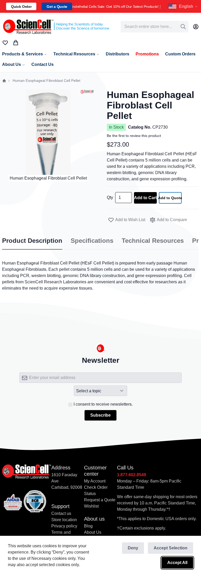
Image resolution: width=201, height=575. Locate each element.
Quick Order (21, 6)
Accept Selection (170, 548)
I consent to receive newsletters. (103, 404)
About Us (92, 532)
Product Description (32, 241)
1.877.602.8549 (131, 475)
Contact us (61, 513)
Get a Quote (57, 6)
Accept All (177, 562)
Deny (133, 548)
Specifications (92, 241)
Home (4, 81)
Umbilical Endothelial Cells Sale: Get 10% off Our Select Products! (116, 6)
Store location (64, 520)
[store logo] (55, 26)
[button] (184, 6)
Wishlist (91, 506)
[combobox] (154, 26)
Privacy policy (64, 526)
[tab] (32, 241)
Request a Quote (99, 500)
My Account (94, 481)
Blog (88, 526)
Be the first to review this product (134, 136)
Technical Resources (153, 241)
